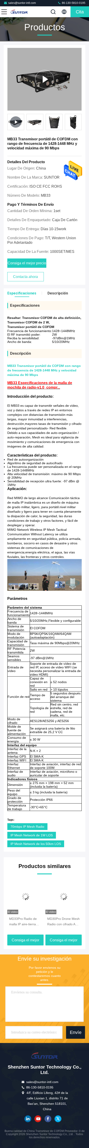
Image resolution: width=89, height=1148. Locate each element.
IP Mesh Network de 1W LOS (31, 835)
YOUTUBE (37, 1118)
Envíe (75, 1032)
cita (80, 11)
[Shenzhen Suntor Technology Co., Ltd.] (19, 11)
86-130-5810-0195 (73, 3)
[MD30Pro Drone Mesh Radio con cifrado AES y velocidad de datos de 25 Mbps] (63, 896)
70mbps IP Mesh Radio (27, 826)
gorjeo (58, 1118)
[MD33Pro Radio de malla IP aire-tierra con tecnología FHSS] (25, 896)
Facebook (47, 1118)
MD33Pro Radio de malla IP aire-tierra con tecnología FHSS (24, 922)
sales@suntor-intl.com (22, 3)
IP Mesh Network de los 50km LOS (35, 844)
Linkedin (27, 1118)
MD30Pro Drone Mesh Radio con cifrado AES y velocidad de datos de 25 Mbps (63, 922)
